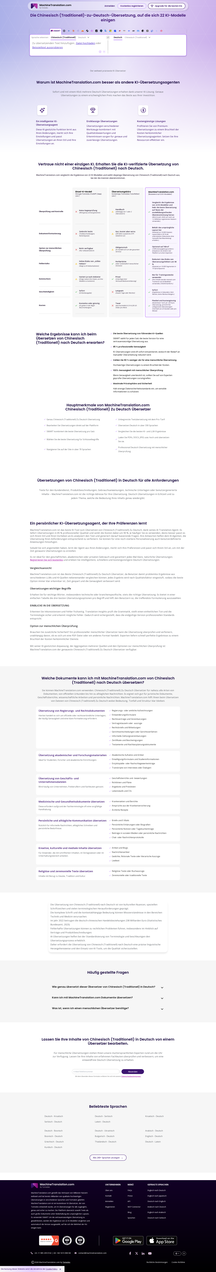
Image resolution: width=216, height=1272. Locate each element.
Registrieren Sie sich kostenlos (46, 559)
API (129, 1201)
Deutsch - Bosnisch (53, 1130)
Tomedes (66, 1262)
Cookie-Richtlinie (178, 1262)
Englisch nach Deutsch (157, 1190)
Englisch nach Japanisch (157, 1196)
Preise (130, 1196)
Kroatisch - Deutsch (154, 1116)
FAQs (130, 1190)
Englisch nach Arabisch (157, 1212)
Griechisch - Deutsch (54, 1141)
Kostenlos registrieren (131, 5)
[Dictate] (104, 51)
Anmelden (109, 5)
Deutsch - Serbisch (103, 1116)
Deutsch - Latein (153, 1141)
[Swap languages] (108, 37)
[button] (56, 31)
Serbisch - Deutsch (53, 1121)
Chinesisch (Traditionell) (63, 37)
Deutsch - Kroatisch (53, 1116)
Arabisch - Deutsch (154, 1130)
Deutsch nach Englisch (157, 1201)
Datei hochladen (85, 43)
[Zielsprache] (149, 37)
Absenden (133, 1071)
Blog (129, 1212)
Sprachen (131, 1218)
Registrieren (110, 1207)
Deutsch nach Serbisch (157, 1218)
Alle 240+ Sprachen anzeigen (108, 1157)
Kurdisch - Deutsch (53, 1147)
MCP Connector (134, 1207)
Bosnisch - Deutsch (53, 1136)
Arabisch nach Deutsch (157, 1207)
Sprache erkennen (40, 37)
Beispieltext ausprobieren (47, 47)
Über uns (108, 1190)
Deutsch (82, 37)
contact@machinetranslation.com (92, 1253)
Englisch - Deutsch (153, 1136)
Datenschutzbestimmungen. (131, 1076)
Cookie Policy (51, 1269)
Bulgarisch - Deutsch (104, 1136)
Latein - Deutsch (102, 1121)
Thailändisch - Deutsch (105, 1141)
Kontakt (108, 1196)
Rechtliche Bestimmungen (157, 1262)
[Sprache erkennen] (88, 37)
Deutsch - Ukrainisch (104, 1130)
